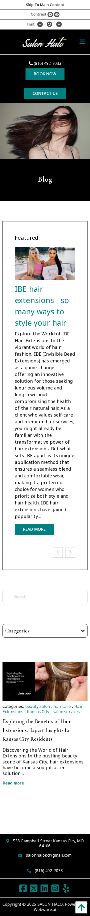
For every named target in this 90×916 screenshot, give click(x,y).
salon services (66, 711)
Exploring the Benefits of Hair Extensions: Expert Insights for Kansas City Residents (36, 730)
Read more (13, 783)
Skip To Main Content (45, 4)
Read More (34, 529)
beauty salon (37, 706)
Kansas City (38, 711)
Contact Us (45, 93)
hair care (62, 706)
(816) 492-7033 (47, 63)
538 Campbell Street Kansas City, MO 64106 (48, 843)
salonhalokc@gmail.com (49, 855)
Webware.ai (45, 909)
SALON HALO (50, 904)
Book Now (45, 74)
